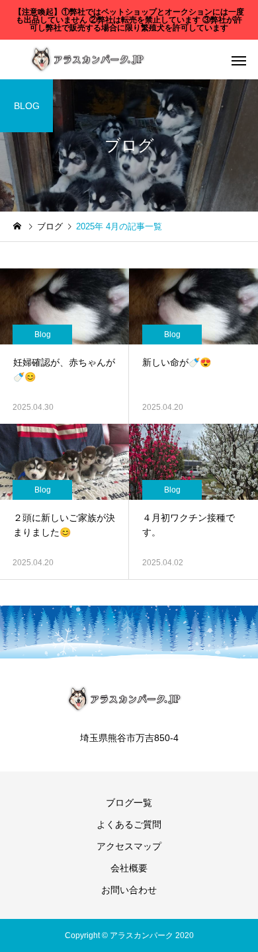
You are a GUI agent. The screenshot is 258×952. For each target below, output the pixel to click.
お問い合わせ (129, 890)
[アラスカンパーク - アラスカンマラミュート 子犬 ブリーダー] (87, 60)
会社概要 (129, 868)
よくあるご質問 (129, 824)
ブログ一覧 (129, 802)
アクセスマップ (129, 846)
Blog (42, 334)
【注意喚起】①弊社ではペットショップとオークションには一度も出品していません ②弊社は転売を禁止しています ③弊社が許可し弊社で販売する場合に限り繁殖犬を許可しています (129, 20)
